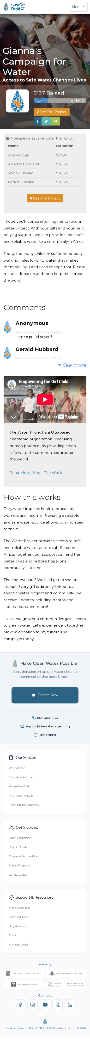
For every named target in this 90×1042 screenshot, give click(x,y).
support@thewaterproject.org (48, 726)
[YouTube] (45, 1004)
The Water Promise (21, 777)
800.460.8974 (47, 718)
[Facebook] (20, 1004)
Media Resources (19, 907)
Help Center (47, 735)
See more (73, 365)
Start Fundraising (20, 838)
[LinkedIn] (70, 1004)
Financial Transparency (24, 804)
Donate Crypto (18, 874)
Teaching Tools (18, 917)
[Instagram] (32, 1004)
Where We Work (19, 786)
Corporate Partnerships (23, 856)
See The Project (52, 112)
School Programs (19, 865)
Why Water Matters (21, 795)
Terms (71, 1028)
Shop (12, 935)
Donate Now (47, 695)
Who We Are (17, 768)
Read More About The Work (36, 472)
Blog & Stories (17, 926)
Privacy (62, 1028)
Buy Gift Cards (18, 847)
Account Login (18, 944)
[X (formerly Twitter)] (57, 1004)
